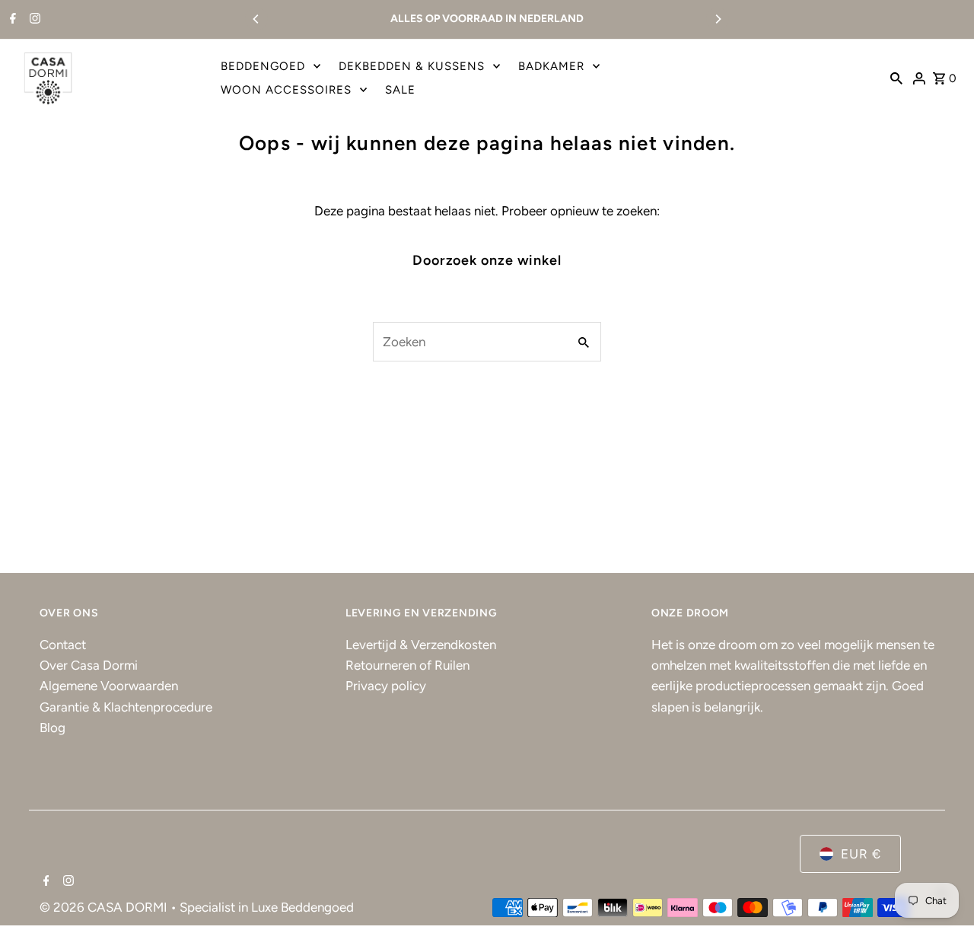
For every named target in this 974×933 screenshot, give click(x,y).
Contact (63, 644)
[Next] (717, 19)
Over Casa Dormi (89, 665)
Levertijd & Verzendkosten (420, 644)
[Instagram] (33, 20)
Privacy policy (385, 685)
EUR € (861, 853)
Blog (52, 727)
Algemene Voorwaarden (109, 685)
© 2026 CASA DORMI (105, 907)
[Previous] (256, 19)
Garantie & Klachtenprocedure (126, 707)
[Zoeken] (896, 77)
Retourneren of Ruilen (407, 665)
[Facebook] (11, 20)
